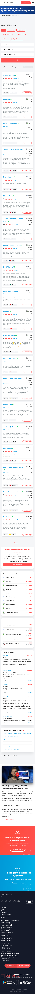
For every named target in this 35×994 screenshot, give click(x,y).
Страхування (4, 912)
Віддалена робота (6, 945)
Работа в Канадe (6, 948)
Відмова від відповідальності (9, 955)
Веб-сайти (6, 39)
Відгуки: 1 (15, 102)
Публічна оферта (6, 951)
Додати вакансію (24, 965)
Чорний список (17, 39)
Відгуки (3, 911)
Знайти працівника (6, 925)
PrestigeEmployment (8, 716)
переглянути (28, 666)
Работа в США (5, 947)
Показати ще (17, 543)
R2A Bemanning (7, 670)
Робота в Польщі (6, 937)
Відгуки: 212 (16, 78)
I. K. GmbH (5, 684)
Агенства (11, 30)
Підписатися (27, 92)
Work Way (5, 655)
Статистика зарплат (7, 929)
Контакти (3, 917)
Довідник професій (6, 927)
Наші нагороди (5, 916)
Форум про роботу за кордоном (10, 924)
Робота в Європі (5, 935)
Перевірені (21, 30)
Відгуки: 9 (16, 270)
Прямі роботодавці (8, 34)
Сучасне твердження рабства (9, 956)
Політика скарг (5, 958)
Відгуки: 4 (16, 224)
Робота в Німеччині (6, 938)
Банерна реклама (6, 914)
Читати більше (10, 819)
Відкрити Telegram (18, 883)
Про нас (3, 907)
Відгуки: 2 (15, 199)
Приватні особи (22, 34)
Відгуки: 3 (15, 180)
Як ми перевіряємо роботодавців (10, 953)
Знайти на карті (5, 922)
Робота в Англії (5, 942)
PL (32, 901)
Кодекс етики (5, 960)
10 (16, 755)
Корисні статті (5, 930)
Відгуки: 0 (6, 126)
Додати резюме (11, 965)
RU (26, 901)
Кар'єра (3, 909)
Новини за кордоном (7, 932)
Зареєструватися (17, 564)
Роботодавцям (25, 2)
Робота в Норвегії (6, 940)
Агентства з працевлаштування (10, 920)
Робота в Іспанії (5, 943)
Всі (3, 30)
